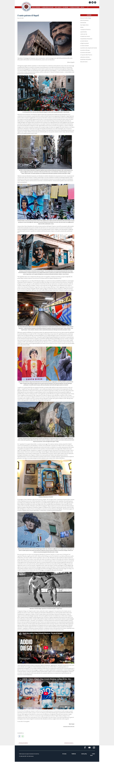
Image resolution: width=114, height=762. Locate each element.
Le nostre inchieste (84, 45)
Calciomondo (83, 22)
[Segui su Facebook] (90, 2)
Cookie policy (84, 754)
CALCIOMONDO (65, 7)
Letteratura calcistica (85, 57)
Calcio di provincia (84, 20)
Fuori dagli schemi (84, 25)
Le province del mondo (85, 52)
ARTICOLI (82, 7)
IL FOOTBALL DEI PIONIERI (74, 7)
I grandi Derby (83, 31)
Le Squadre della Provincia (86, 54)
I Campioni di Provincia (85, 29)
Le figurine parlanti (84, 43)
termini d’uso (37, 753)
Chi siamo (64, 754)
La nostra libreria (84, 41)
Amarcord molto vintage (85, 18)
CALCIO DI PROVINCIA (36, 7)
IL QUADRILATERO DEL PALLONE (47, 7)
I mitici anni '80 (83, 34)
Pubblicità (74, 754)
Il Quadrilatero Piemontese (86, 38)
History (81, 27)
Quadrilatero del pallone (85, 59)
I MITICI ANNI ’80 (57, 7)
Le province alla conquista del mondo (88, 48)
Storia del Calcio (83, 61)
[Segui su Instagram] (95, 2)
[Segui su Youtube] (92, 2)
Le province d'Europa (85, 50)
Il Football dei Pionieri (85, 36)
